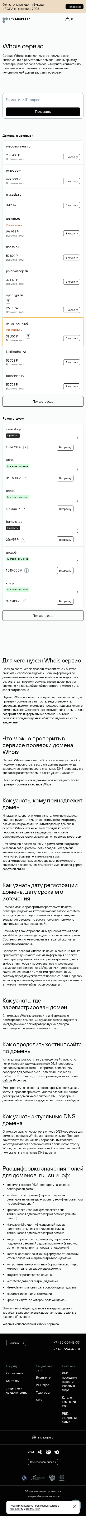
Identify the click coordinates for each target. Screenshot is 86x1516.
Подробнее (74, 6)
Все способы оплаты (43, 1462)
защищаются (44, 832)
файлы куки (33, 1508)
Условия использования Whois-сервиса (31, 1324)
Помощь (22, 1317)
